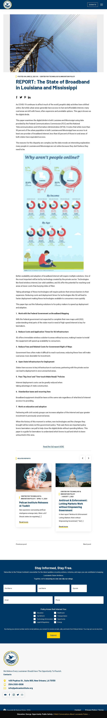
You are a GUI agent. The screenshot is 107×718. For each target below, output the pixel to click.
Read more (23, 522)
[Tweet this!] (21, 97)
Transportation (62, 616)
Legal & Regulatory (43, 622)
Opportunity (61, 619)
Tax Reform (41, 616)
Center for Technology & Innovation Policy (57, 76)
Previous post (21, 544)
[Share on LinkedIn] (29, 97)
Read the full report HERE (53, 446)
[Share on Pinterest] (25, 97)
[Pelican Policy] (7, 4)
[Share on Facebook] (17, 97)
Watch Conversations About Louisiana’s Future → (72, 714)
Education (40, 613)
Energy (59, 622)
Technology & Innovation (45, 619)
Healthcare (61, 613)
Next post (87, 544)
